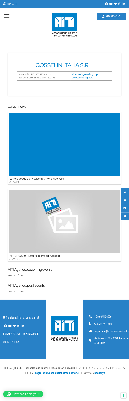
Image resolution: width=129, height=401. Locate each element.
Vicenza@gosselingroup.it (85, 74)
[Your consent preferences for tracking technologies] (123, 395)
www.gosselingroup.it (83, 78)
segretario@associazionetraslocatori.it (57, 373)
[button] (6, 16)
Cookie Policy (11, 342)
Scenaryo (99, 373)
